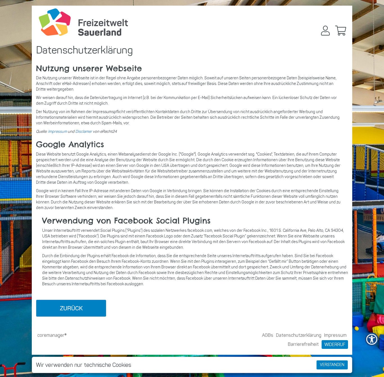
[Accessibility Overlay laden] (371, 339)
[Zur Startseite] (83, 22)
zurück (71, 308)
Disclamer (83, 131)
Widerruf (334, 344)
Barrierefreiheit (303, 344)
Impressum (57, 131)
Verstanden (332, 364)
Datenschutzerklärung (298, 335)
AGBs (267, 335)
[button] (325, 30)
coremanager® (52, 335)
